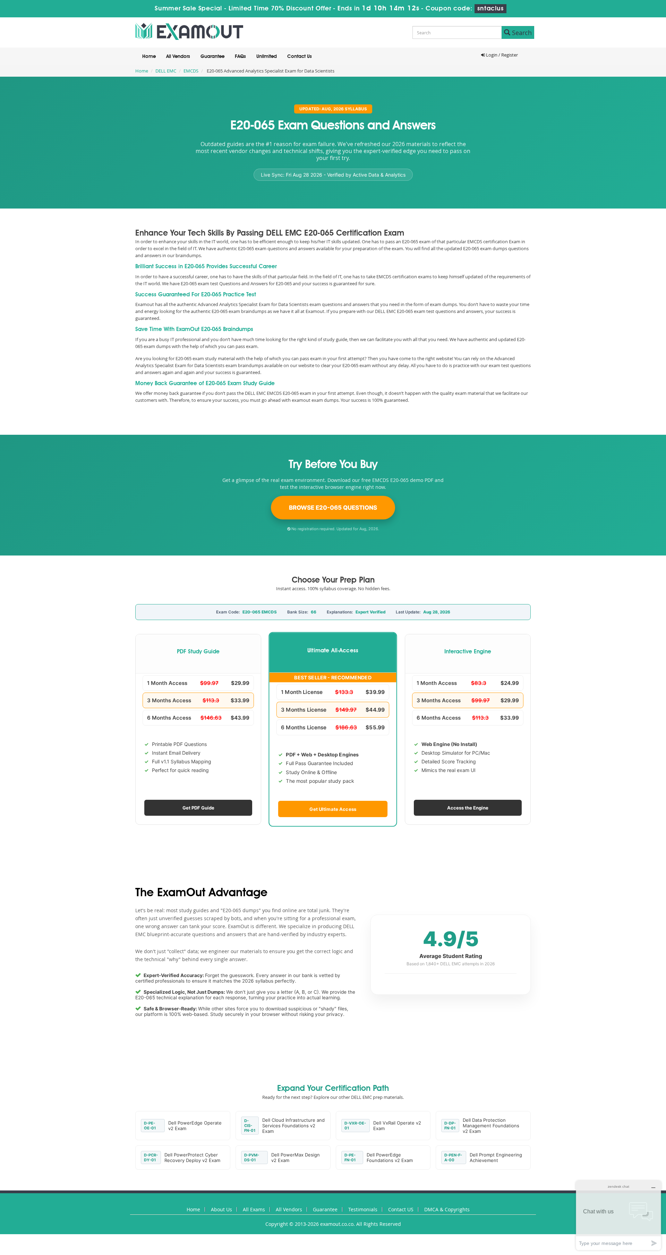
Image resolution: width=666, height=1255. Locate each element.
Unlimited (266, 56)
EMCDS (190, 71)
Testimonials (362, 1209)
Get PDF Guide (198, 808)
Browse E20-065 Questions (333, 507)
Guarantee (212, 56)
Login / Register (501, 55)
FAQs (240, 56)
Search (521, 32)
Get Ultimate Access (333, 809)
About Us (221, 1209)
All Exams (254, 1209)
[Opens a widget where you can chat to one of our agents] (618, 1215)
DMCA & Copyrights (447, 1209)
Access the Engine (467, 808)
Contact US (400, 1209)
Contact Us (299, 56)
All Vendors (178, 56)
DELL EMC (165, 71)
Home (149, 56)
